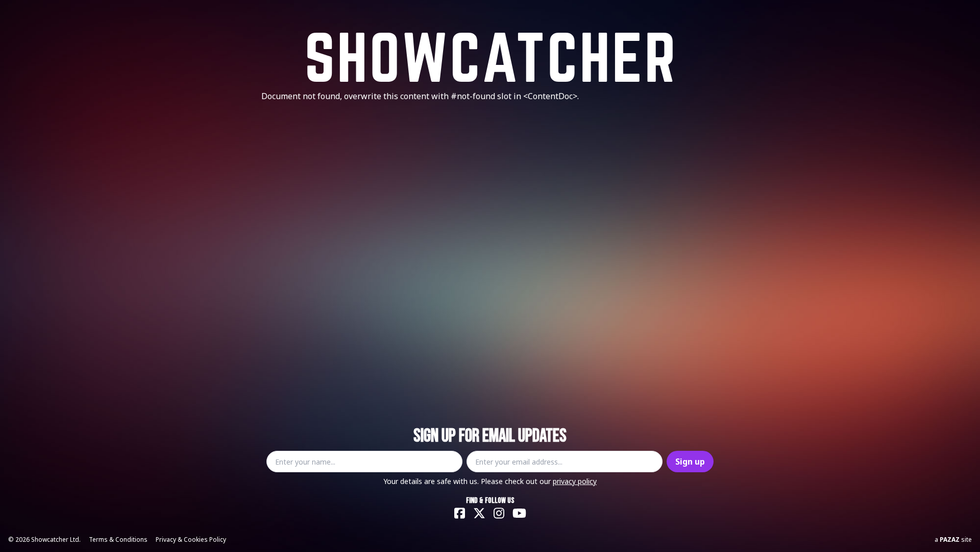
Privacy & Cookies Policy (191, 539)
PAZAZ (950, 539)
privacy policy (575, 481)
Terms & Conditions (118, 539)
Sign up (690, 461)
